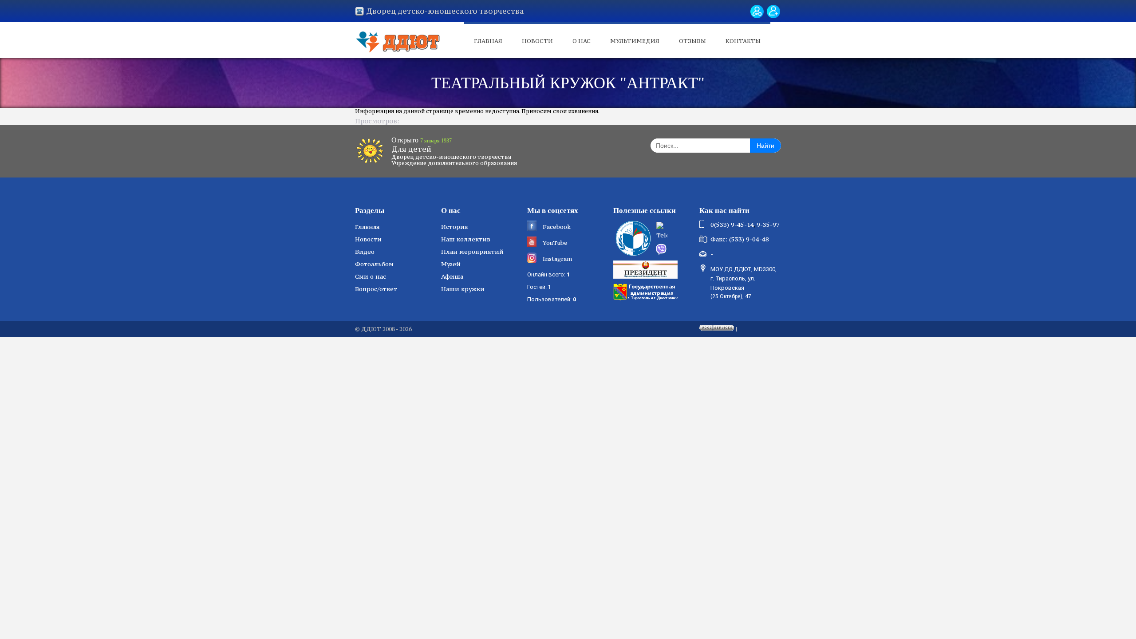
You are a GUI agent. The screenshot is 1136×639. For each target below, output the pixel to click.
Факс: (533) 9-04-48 (739, 239)
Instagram (557, 259)
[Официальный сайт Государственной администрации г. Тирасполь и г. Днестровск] (646, 291)
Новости (537, 41)
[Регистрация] (773, 11)
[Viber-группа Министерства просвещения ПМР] (674, 249)
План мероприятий (472, 252)
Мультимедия (634, 41)
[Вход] (757, 11)
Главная (488, 41)
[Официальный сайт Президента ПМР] (646, 269)
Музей (451, 264)
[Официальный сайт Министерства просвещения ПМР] (632, 238)
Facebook (557, 227)
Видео (365, 252)
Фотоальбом (374, 264)
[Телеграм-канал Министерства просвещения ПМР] (675, 231)
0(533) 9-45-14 (732, 225)
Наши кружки (463, 289)
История (454, 227)
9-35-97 (768, 225)
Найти (765, 145)
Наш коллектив (465, 239)
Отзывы (692, 41)
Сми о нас (370, 276)
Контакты (743, 41)
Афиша (452, 276)
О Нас (581, 41)
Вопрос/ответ (376, 289)
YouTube (555, 243)
